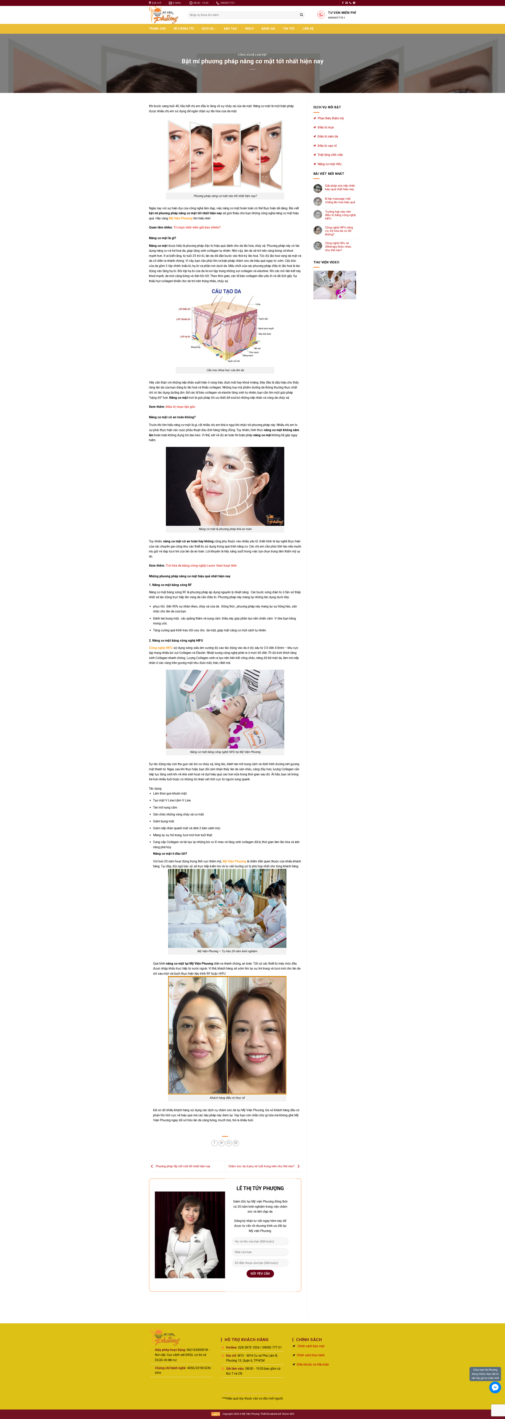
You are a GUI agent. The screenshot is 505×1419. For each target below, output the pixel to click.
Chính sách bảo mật (311, 1346)
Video (249, 28)
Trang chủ (157, 28)
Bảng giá (268, 28)
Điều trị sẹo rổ (327, 146)
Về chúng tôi (184, 28)
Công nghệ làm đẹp (252, 54)
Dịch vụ (207, 28)
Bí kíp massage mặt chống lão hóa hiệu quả (340, 200)
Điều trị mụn (326, 127)
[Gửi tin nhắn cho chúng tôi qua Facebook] (495, 1387)
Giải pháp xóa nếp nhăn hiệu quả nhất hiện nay (340, 187)
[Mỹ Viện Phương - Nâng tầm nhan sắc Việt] (165, 15)
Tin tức (289, 28)
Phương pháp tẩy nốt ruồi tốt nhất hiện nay (182, 1166)
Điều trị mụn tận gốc (180, 407)
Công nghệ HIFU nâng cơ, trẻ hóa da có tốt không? (339, 231)
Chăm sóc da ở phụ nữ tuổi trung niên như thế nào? (261, 1166)
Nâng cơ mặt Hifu (329, 164)
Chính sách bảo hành (311, 1355)
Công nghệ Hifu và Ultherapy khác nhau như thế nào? (338, 246)
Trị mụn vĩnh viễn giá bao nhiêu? (197, 227)
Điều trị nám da (328, 136)
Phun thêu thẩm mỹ (331, 118)
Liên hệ (308, 28)
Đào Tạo (230, 28)
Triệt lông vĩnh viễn (330, 155)
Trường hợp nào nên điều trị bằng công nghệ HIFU (340, 215)
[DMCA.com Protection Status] (215, 1413)
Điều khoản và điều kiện (313, 1364)
